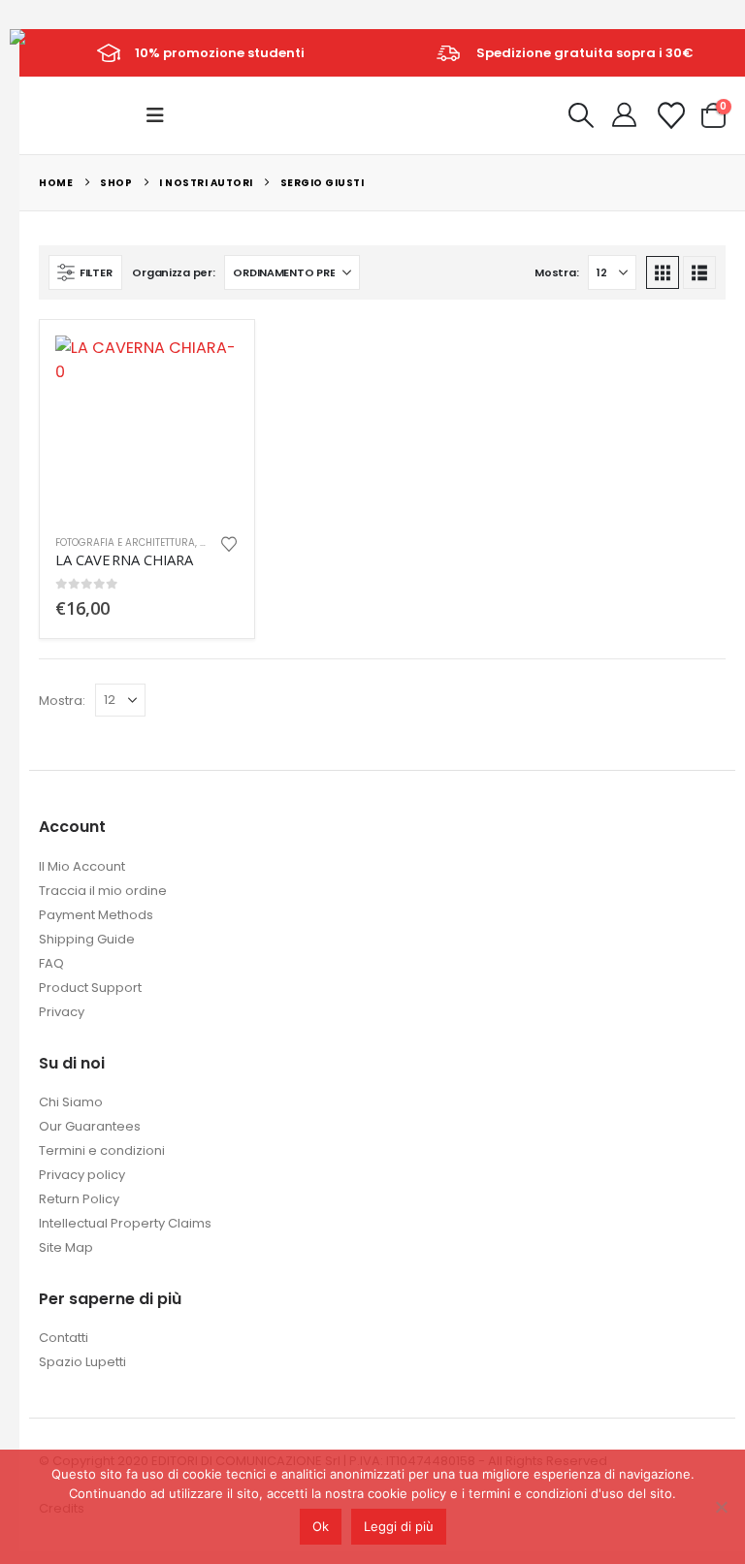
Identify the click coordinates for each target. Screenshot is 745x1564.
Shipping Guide (87, 939)
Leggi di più (399, 1526)
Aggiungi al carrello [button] (206, 367)
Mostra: (556, 272)
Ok (320, 1526)
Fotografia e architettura (125, 542)
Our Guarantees (90, 1126)
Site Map (66, 1247)
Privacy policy (82, 1174)
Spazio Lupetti (82, 1362)
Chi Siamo (71, 1102)
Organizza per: (173, 272)
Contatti (63, 1337)
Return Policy (79, 1199)
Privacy (61, 1012)
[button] (161, 115)
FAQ (51, 963)
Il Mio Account (82, 866)
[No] (720, 1506)
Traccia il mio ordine (103, 890)
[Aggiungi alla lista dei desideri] (229, 542)
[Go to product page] (147, 427)
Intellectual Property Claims (125, 1223)
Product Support (90, 987)
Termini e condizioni (102, 1150)
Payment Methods (96, 915)
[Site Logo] (54, 51)
